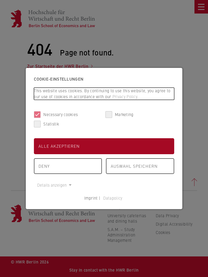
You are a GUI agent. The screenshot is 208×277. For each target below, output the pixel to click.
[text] (104, 94)
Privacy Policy (124, 96)
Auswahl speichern (134, 166)
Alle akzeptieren (59, 146)
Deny (44, 166)
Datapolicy (112, 198)
